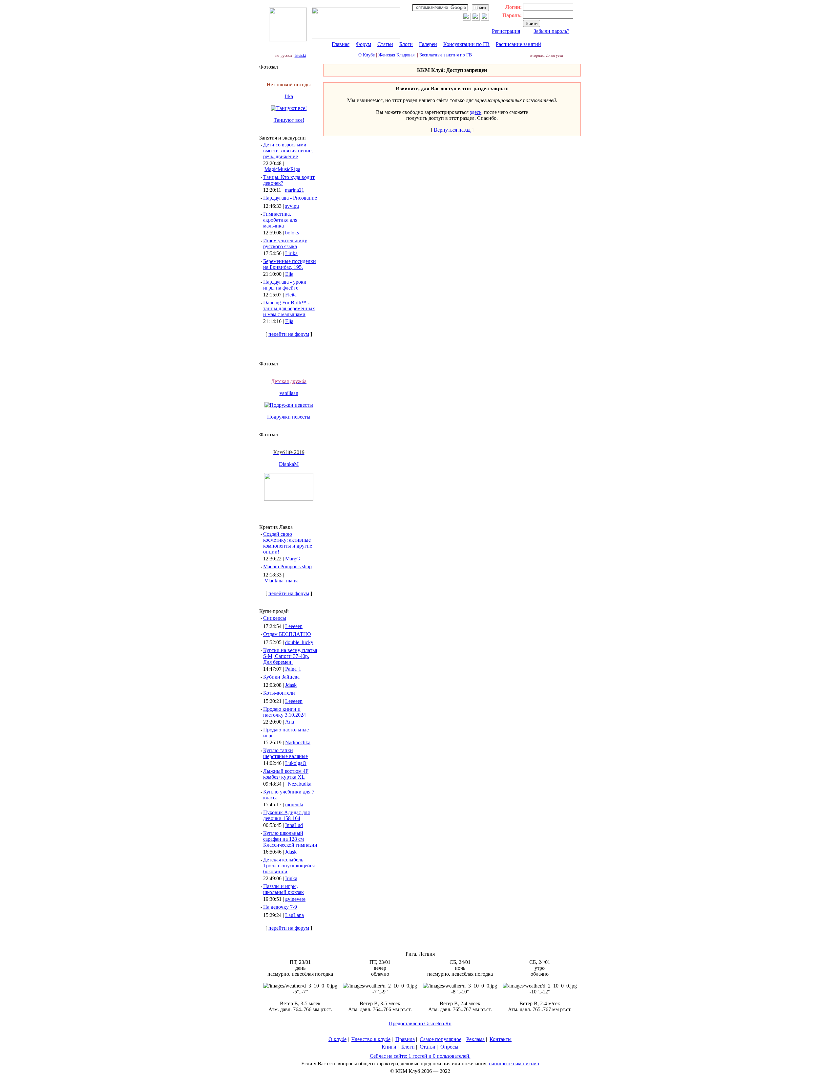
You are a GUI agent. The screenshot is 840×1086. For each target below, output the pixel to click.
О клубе (337, 1039)
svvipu (292, 206)
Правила (405, 1039)
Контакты (501, 1039)
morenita (294, 804)
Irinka (291, 878)
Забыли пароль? (551, 31)
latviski (300, 55)
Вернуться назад (452, 130)
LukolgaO (295, 763)
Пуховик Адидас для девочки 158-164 (286, 815)
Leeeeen (294, 626)
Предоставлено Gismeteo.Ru (420, 1023)
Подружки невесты (288, 417)
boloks (292, 232)
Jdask (291, 685)
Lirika (291, 253)
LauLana (294, 915)
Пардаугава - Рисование (290, 198)
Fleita (291, 294)
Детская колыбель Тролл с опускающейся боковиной (289, 865)
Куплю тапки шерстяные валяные (285, 753)
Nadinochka (297, 742)
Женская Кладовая (397, 55)
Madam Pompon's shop (287, 566)
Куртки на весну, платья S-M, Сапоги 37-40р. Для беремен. (290, 656)
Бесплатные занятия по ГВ (445, 55)
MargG (292, 558)
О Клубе (366, 55)
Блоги (406, 44)
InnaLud (294, 825)
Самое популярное (440, 1039)
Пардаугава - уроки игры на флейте (284, 285)
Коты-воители (279, 693)
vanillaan (289, 393)
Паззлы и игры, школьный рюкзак (283, 889)
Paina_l (293, 669)
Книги (389, 1047)
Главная (340, 44)
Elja (289, 274)
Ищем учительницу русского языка (285, 243)
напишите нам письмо (514, 1063)
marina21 (294, 190)
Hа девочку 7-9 (280, 907)
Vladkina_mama (281, 580)
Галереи (428, 44)
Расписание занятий (518, 44)
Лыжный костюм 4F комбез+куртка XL (285, 774)
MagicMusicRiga (282, 169)
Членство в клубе (370, 1039)
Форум (363, 44)
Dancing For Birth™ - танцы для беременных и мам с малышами (289, 308)
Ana (289, 722)
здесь (475, 112)
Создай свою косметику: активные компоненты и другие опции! (287, 542)
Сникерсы (274, 618)
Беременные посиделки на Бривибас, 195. (289, 264)
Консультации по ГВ (466, 44)
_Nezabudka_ (299, 784)
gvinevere (295, 899)
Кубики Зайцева (281, 677)
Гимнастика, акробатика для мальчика (280, 219)
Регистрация (506, 31)
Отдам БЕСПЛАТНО (287, 634)
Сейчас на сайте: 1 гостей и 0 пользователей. (420, 1056)
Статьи (385, 44)
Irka (289, 96)
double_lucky (299, 642)
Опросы (449, 1047)
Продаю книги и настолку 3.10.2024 (284, 712)
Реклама (475, 1039)
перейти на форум (288, 334)
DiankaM (289, 464)
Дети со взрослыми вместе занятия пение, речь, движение (288, 150)
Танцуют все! (289, 120)
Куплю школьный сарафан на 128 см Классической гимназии (290, 839)
